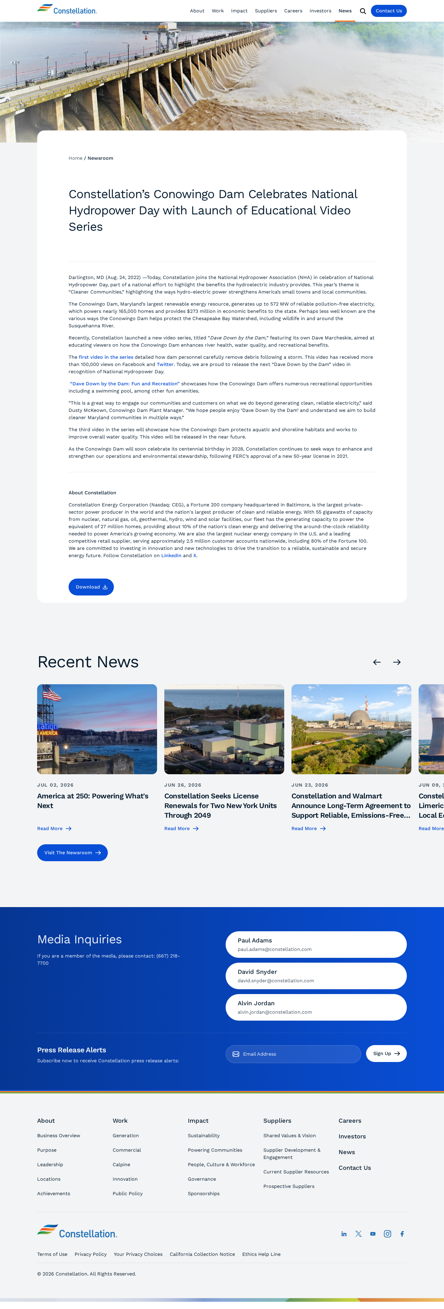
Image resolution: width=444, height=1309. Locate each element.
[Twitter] (358, 1233)
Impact (239, 11)
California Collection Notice (202, 1254)
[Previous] (377, 662)
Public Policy (128, 1193)
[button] (91, 587)
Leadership (50, 1164)
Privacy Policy (91, 1254)
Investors (320, 11)
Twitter (165, 364)
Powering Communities (215, 1150)
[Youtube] (373, 1233)
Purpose (46, 1150)
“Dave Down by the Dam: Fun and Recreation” (125, 384)
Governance (202, 1179)
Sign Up (382, 1053)
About (197, 11)
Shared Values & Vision (289, 1135)
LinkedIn (171, 555)
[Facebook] (402, 1233)
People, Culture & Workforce (221, 1164)
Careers (293, 11)
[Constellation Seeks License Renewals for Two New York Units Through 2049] (224, 758)
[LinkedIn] (344, 1233)
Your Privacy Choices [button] (138, 1254)
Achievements (53, 1193)
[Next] (397, 662)
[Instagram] (387, 1233)
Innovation (125, 1179)
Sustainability (204, 1135)
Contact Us (389, 11)
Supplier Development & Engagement (291, 1153)
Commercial (127, 1150)
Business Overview (58, 1135)
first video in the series (106, 357)
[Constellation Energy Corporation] (67, 11)
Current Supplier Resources (296, 1172)
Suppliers (266, 11)
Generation (126, 1135)
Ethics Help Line (261, 1254)
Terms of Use (52, 1254)
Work (218, 11)
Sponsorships (204, 1193)
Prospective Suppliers (288, 1186)
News (345, 11)
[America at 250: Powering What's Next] (97, 758)
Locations (48, 1179)
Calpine (121, 1164)
